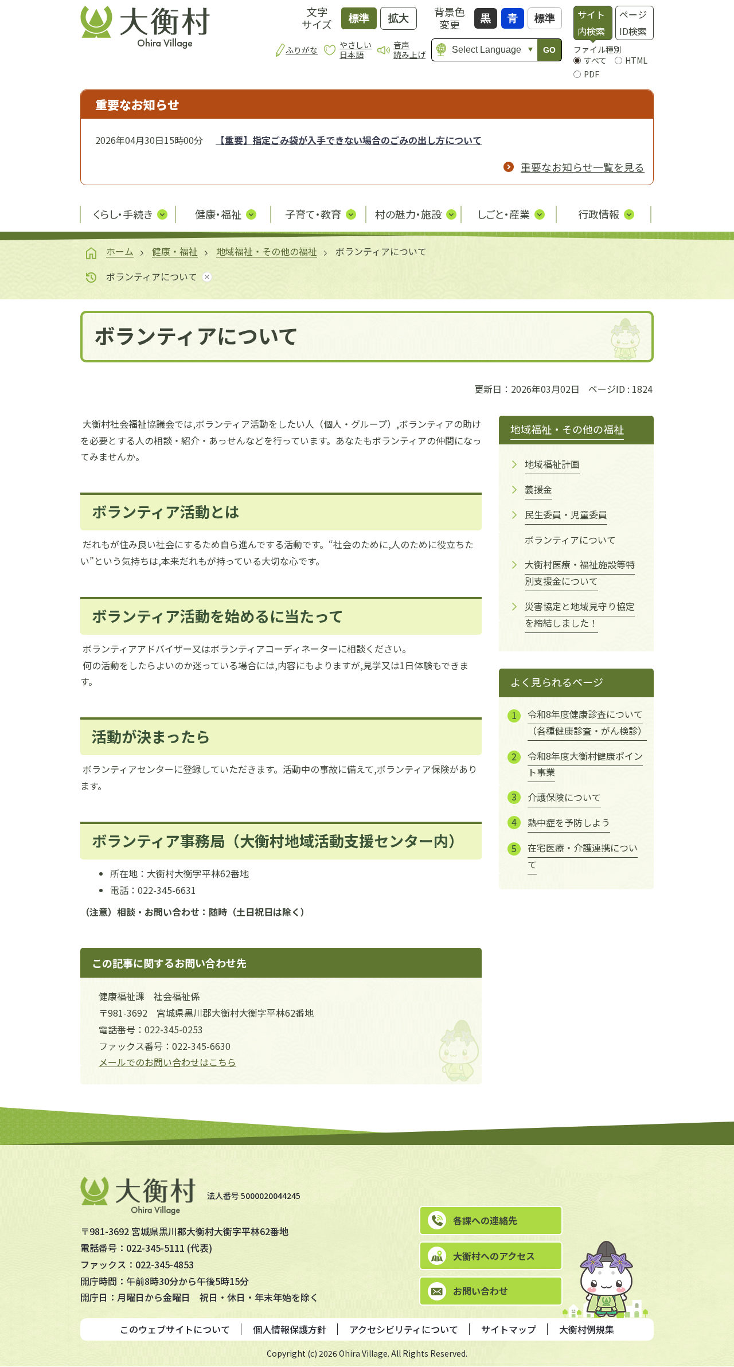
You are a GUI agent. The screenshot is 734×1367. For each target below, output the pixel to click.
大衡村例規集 (586, 1329)
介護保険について (564, 797)
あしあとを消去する (204, 276)
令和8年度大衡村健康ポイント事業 (585, 764)
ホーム (120, 251)
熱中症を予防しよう (569, 822)
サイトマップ (508, 1329)
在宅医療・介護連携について (583, 856)
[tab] (592, 23)
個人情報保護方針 (289, 1329)
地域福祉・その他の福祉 (266, 251)
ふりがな (302, 50)
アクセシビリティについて (403, 1329)
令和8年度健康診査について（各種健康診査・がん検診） (586, 722)
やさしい (355, 49)
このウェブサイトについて (175, 1329)
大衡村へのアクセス (494, 1256)
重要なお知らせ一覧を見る (583, 166)
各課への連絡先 (485, 1220)
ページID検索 (633, 22)
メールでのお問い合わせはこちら (167, 1062)
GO (549, 49)
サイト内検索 (591, 22)
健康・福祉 (175, 251)
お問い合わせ (480, 1291)
